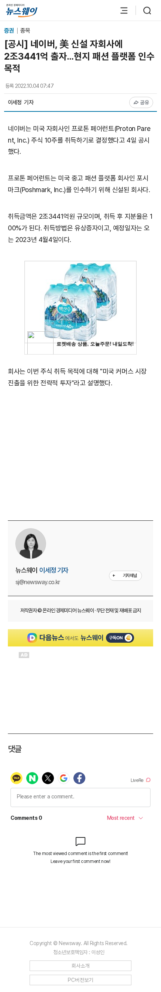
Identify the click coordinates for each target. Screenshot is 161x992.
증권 (9, 30)
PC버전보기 (81, 980)
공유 (144, 102)
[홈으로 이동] (21, 11)
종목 (25, 30)
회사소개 (81, 966)
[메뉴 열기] (120, 10)
